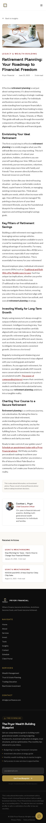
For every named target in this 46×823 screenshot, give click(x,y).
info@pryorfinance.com (11, 700)
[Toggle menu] (41, 5)
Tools (4, 641)
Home (4, 624)
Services (5, 633)
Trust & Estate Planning (11, 677)
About (4, 629)
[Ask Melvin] (39, 816)
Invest (4, 637)
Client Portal (7, 658)
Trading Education (9, 681)
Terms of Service (29, 820)
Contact (5, 650)
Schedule (5, 654)
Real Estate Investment (11, 686)
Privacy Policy (16, 820)
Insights (5, 646)
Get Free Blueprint (21, 778)
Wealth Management (10, 673)
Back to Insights (11, 18)
